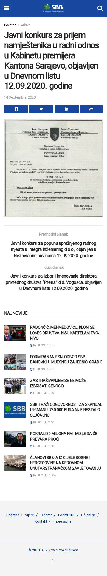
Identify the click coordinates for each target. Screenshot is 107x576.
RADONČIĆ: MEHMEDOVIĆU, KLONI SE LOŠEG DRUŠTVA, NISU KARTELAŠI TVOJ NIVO (65, 332)
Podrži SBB (66, 515)
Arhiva (25, 25)
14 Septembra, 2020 (20, 97)
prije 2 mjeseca (44, 475)
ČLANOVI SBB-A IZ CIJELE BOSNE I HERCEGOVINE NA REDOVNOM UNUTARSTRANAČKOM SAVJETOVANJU (65, 463)
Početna (10, 25)
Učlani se (88, 515)
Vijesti (30, 515)
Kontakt (41, 521)
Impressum (62, 521)
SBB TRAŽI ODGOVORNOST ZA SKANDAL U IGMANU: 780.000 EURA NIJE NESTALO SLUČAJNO (66, 409)
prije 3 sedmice (44, 345)
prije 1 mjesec (43, 393)
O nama (46, 515)
